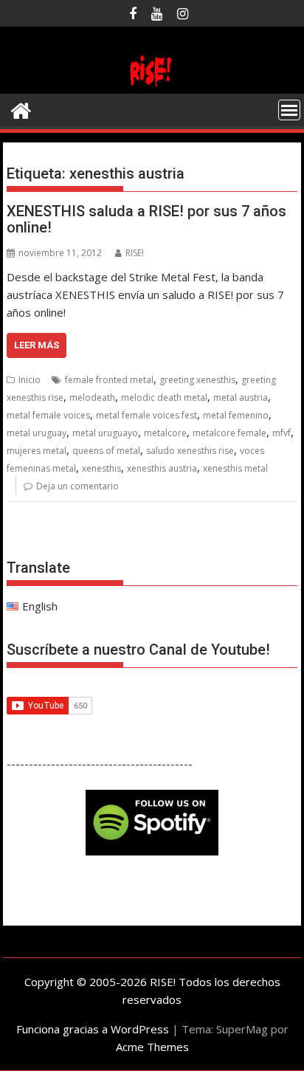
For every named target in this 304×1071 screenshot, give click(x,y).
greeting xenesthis (197, 379)
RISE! (134, 253)
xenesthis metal (235, 468)
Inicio (29, 379)
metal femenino (236, 415)
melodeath (92, 397)
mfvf (281, 433)
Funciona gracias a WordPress (92, 1029)
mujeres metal (36, 450)
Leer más (36, 345)
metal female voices (48, 415)
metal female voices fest (146, 415)
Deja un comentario (77, 486)
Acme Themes (152, 1046)
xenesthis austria (162, 468)
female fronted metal (109, 379)
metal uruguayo (105, 433)
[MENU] (289, 110)
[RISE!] (152, 85)
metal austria (240, 397)
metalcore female (229, 433)
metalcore (165, 433)
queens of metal (106, 450)
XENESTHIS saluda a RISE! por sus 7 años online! (146, 219)
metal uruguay (36, 433)
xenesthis (101, 468)
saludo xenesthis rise (190, 450)
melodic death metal (164, 397)
